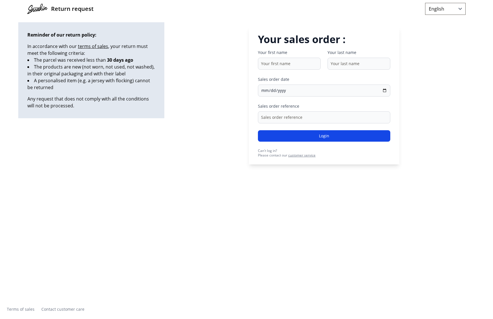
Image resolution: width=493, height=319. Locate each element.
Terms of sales (21, 309)
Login (324, 136)
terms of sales (93, 46)
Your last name (342, 52)
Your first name (272, 52)
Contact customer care (62, 309)
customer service (302, 155)
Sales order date (273, 79)
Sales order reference (278, 106)
